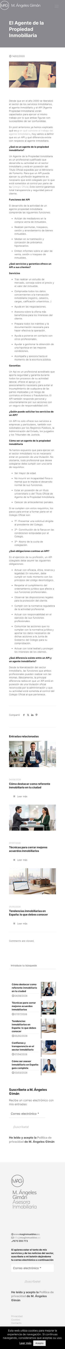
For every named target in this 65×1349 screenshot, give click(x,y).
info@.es (27, 1237)
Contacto (16, 1323)
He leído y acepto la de (32, 1139)
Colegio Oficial (20, 186)
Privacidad (17, 1316)
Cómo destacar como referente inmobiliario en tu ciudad (29, 785)
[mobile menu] (56, 6)
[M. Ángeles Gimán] (20, 5)
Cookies (15, 1319)
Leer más (25, 1343)
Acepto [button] (39, 1343)
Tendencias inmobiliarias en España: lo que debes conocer (28, 912)
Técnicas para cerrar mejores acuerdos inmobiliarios (28, 849)
